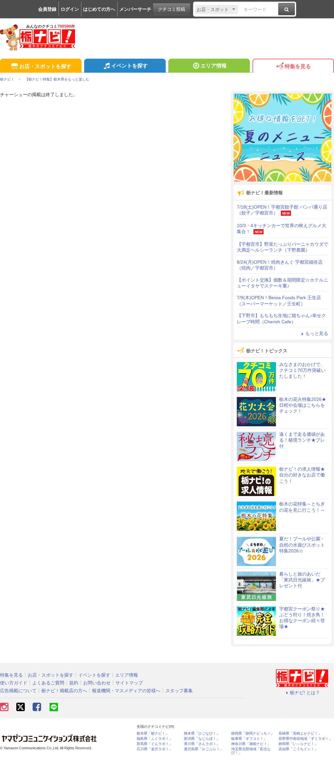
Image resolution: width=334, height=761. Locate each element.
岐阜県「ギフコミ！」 (249, 738)
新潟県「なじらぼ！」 (202, 738)
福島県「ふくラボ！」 (155, 738)
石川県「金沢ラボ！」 (155, 749)
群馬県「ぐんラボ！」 (155, 744)
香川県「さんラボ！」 (202, 744)
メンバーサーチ (135, 9)
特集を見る (298, 66)
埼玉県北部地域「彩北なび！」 (251, 750)
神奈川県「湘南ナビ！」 (251, 744)
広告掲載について (18, 690)
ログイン (70, 9)
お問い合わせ (97, 682)
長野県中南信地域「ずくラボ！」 (305, 738)
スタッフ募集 (179, 690)
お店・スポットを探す (45, 66)
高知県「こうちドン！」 (298, 749)
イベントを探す (129, 65)
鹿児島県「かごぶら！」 (203, 749)
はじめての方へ (99, 9)
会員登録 (47, 9)
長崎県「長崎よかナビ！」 (300, 733)
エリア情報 (214, 65)
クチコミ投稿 (171, 9)
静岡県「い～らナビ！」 (298, 744)
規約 (73, 682)
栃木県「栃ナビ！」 (153, 733)
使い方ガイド (13, 682)
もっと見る (316, 333)
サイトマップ (129, 682)
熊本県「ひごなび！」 (202, 733)
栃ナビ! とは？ (305, 692)
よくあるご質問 (48, 682)
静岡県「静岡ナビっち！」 (252, 733)
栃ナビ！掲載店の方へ (64, 690)
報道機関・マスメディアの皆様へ (126, 690)
